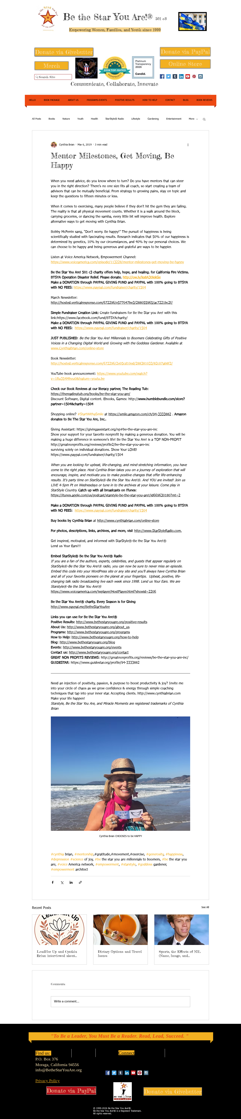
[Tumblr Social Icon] (175, 76)
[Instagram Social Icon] (200, 76)
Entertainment (173, 119)
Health (94, 119)
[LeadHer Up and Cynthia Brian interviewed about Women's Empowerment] (59, 930)
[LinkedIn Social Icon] (181, 76)
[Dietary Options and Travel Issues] (120, 930)
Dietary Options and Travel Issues (120, 953)
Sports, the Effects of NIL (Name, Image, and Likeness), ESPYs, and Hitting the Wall (180, 953)
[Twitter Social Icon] (168, 76)
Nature (66, 119)
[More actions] (188, 145)
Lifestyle (135, 119)
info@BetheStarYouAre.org (58, 1070)
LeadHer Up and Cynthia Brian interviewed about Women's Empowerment (57, 953)
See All (205, 907)
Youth (80, 119)
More (191, 119)
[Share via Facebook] (52, 882)
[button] (204, 119)
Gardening (153, 119)
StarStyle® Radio (114, 119)
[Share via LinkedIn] (71, 882)
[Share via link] (80, 882)
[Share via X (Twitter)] (62, 882)
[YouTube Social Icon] (187, 76)
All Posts (36, 119)
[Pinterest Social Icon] (194, 76)
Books (52, 119)
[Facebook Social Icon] (162, 76)
